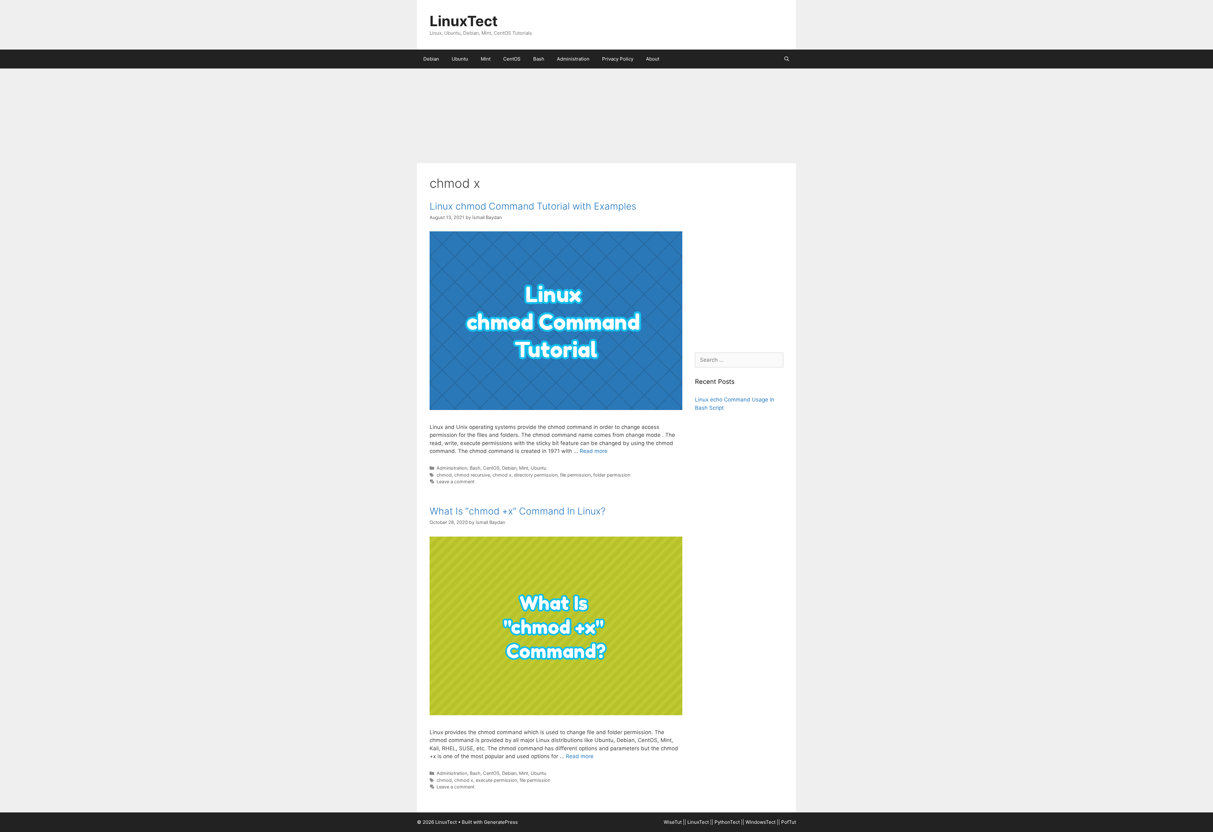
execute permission (496, 780)
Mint (486, 59)
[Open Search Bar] (786, 59)
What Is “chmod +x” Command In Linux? (518, 511)
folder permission (611, 475)
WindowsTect (760, 822)
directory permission (536, 475)
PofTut (788, 822)
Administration (573, 59)
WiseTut (673, 822)
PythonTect (727, 822)
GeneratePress (501, 822)
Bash (538, 59)
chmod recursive (472, 475)
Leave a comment (455, 481)
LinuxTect (464, 21)
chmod (444, 475)
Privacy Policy (617, 59)
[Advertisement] (606, 116)
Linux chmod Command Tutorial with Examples (533, 206)
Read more (593, 451)
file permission (575, 475)
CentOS (512, 59)
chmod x (501, 475)
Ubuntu (460, 59)
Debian (431, 59)
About (652, 59)
